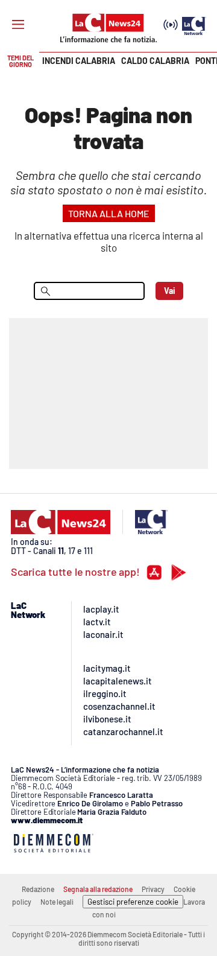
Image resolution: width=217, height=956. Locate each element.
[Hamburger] (18, 25)
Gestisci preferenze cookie (132, 902)
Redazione (38, 889)
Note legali (57, 901)
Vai (169, 290)
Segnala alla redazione (98, 889)
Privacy (153, 889)
